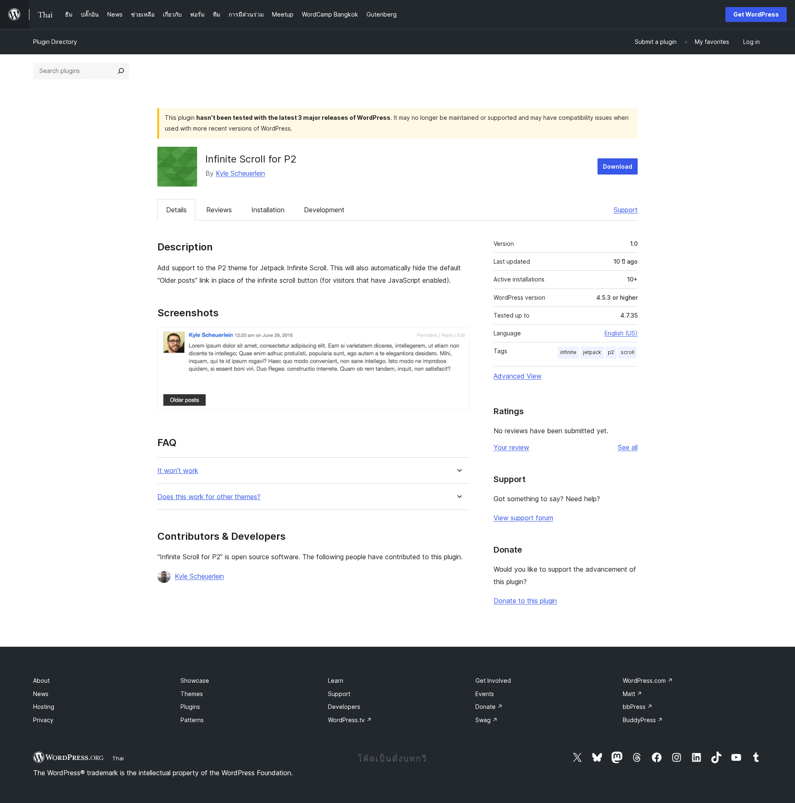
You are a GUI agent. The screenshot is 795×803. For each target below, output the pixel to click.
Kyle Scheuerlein (240, 173)
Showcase (195, 680)
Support (626, 210)
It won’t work (177, 471)
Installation (267, 210)
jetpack (592, 352)
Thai (118, 758)
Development (324, 210)
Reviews (219, 210)
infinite (568, 352)
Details (176, 210)
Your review (511, 447)
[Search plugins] (121, 71)
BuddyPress (643, 719)
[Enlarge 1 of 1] (458, 339)
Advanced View (518, 376)
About (41, 680)
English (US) (621, 333)
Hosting (43, 706)
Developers (344, 706)
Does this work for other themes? (208, 497)
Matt (632, 693)
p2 (611, 352)
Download (617, 166)
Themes (192, 693)
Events (484, 693)
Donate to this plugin (525, 601)
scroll (627, 352)
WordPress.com (648, 680)
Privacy (43, 719)
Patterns (192, 719)
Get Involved (493, 680)
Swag (486, 719)
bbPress (638, 706)
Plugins (190, 706)
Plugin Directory (55, 41)
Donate (489, 706)
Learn (335, 680)
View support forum (523, 518)
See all (628, 447)
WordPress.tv (350, 719)
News (40, 693)
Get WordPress (756, 14)
